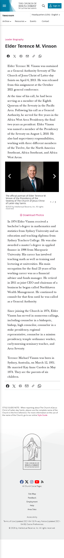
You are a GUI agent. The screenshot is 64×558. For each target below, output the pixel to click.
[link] (8, 386)
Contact (45, 21)
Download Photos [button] (33, 215)
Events (33, 21)
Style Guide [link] (42, 415)
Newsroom (8, 15)
